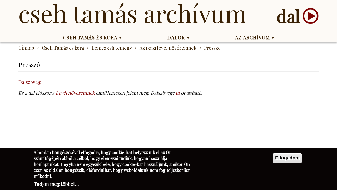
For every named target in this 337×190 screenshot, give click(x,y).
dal (288, 16)
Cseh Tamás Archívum (132, 13)
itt (178, 93)
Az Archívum (253, 37)
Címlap (26, 48)
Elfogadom (287, 157)
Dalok (177, 37)
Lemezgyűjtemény (112, 48)
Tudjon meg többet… (56, 184)
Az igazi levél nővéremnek (168, 48)
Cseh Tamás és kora (91, 37)
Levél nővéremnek (75, 93)
